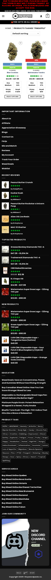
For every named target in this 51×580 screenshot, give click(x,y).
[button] (3, 16)
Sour (12, 457)
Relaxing (36, 453)
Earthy (5, 438)
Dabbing (22, 434)
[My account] (41, 16)
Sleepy (5, 457)
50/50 (4, 426)
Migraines (22, 449)
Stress (26, 457)
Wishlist (6, 168)
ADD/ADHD (13, 426)
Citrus (5, 434)
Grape (45, 438)
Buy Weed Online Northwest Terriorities (21, 487)
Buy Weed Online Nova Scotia (16, 479)
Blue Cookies (12, 73)
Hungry (42, 442)
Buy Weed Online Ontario (14, 483)
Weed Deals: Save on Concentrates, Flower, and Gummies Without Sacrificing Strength (24, 381)
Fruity (37, 438)
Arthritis (32, 426)
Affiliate (6, 123)
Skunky (45, 453)
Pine (13, 453)
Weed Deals (8, 164)
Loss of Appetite (9, 449)
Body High (22, 430)
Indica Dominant (9, 445)
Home (8, 28)
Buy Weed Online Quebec (14, 475)
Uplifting (6, 461)
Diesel (42, 434)
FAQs (4, 141)
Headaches (14, 442)
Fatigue (23, 438)
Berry (40, 426)
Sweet (33, 457)
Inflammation (24, 445)
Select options (12, 96)
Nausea (5, 453)
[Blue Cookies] (12, 51)
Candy (31, 430)
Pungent (27, 453)
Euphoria (13, 438)
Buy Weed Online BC (12, 503)
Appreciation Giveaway (14, 127)
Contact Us (7, 136)
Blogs (4, 132)
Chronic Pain (41, 430)
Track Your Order (10, 159)
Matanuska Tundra (36, 73)
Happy (5, 442)
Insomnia (36, 445)
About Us (6, 118)
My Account (8, 155)
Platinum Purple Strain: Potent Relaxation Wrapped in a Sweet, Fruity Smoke (23, 404)
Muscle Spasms (35, 449)
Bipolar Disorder (9, 430)
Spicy (18, 457)
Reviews (6, 150)
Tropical (41, 457)
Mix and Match (9, 146)
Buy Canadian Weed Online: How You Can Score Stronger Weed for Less (23, 389)
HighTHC (33, 442)
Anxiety (23, 426)
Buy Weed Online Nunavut (15, 495)
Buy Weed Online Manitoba (15, 499)
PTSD (19, 453)
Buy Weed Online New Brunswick (18, 491)
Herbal (24, 442)
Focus (30, 438)
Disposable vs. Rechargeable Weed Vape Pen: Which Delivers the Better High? (24, 396)
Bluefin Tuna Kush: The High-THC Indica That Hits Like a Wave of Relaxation (24, 411)
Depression (33, 434)
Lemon (45, 445)
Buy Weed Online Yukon (13, 507)
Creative (13, 434)
